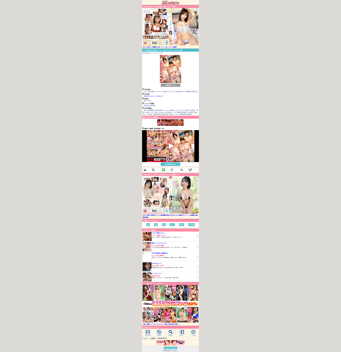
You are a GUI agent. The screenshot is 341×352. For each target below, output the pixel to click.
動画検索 (170, 335)
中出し (172, 225)
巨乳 (148, 225)
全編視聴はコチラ (170, 85)
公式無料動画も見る (171, 164)
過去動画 (159, 335)
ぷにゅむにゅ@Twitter (170, 348)
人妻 (156, 225)
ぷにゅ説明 (193, 335)
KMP (145, 105)
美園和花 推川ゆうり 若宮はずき (153, 96)
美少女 (181, 225)
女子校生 (191, 225)
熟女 (163, 225)
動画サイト (182, 335)
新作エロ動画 (147, 335)
